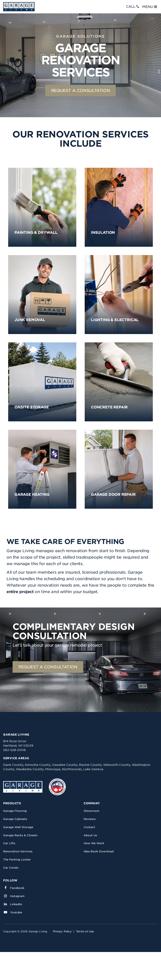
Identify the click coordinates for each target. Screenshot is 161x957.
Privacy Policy (62, 931)
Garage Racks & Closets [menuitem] (20, 835)
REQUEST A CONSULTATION (80, 90)
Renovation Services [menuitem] (17, 851)
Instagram (17, 896)
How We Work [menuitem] (94, 843)
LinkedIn (16, 904)
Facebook (17, 888)
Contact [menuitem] (89, 827)
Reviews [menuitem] (90, 819)
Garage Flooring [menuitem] (15, 810)
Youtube (16, 912)
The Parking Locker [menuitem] (17, 859)
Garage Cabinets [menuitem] (15, 819)
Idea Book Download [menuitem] (99, 851)
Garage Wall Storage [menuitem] (18, 827)
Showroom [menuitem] (91, 810)
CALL (130, 7)
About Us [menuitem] (90, 835)
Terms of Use (85, 931)
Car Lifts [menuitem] (9, 843)
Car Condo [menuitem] (10, 867)
